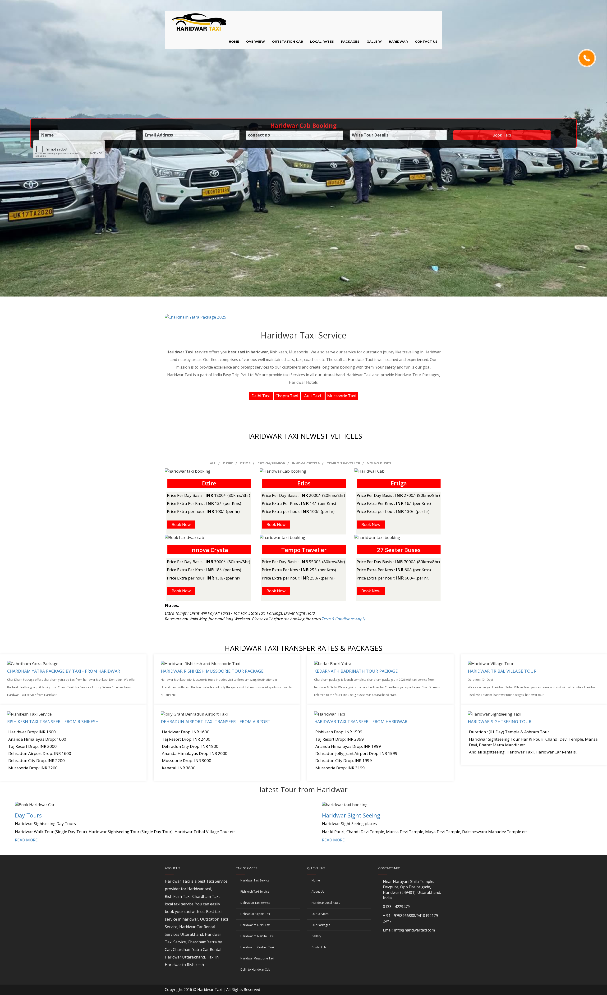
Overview (255, 41)
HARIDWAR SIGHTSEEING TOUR (499, 721)
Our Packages (321, 925)
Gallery (374, 41)
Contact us (426, 41)
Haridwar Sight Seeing (351, 815)
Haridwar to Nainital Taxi (257, 936)
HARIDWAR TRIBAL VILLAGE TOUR (502, 671)
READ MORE (26, 840)
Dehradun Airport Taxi (255, 914)
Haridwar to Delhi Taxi (255, 925)
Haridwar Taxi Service (254, 880)
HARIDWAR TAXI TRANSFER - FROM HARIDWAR (360, 721)
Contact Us (319, 947)
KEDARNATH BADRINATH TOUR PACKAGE (356, 671)
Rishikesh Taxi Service (254, 892)
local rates (322, 41)
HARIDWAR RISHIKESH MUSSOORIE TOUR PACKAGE (212, 671)
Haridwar (398, 41)
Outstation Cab (287, 41)
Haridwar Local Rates (326, 903)
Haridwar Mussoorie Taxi (257, 958)
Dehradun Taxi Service (255, 903)
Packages (350, 41)
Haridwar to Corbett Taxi (257, 947)
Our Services (320, 914)
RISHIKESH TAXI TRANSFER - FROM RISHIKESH (52, 721)
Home (234, 41)
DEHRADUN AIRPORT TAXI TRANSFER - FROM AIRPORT (216, 721)
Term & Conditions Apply (343, 618)
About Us (318, 892)
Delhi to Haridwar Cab (255, 970)
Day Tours (28, 815)
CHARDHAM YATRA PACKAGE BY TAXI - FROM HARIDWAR (63, 671)
